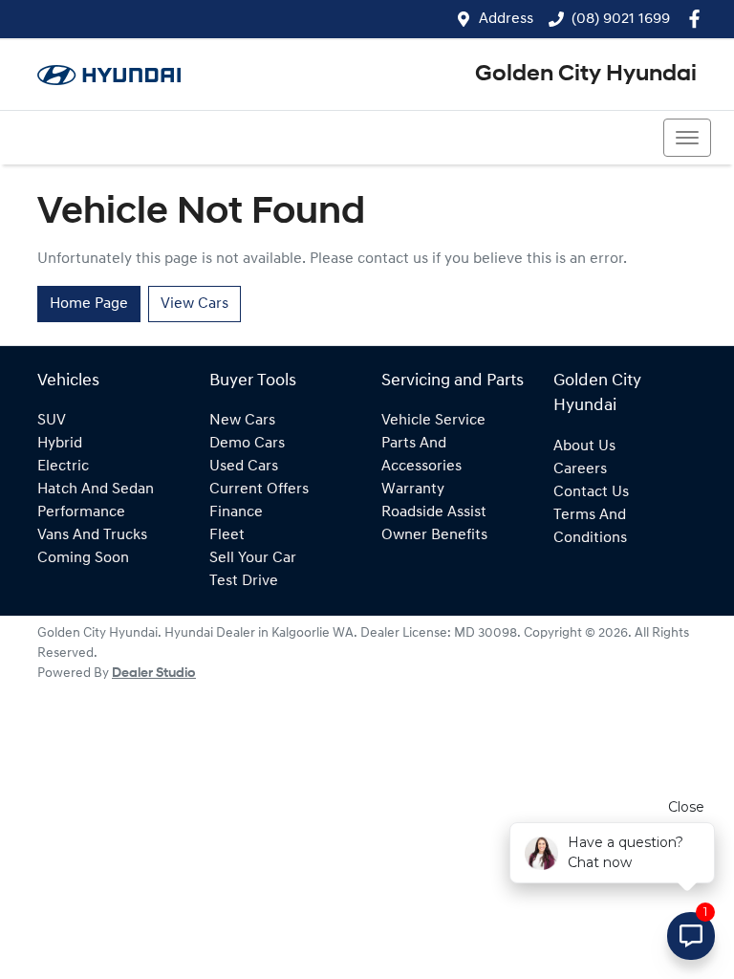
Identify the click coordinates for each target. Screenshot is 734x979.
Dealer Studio (154, 673)
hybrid (59, 443)
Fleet (227, 535)
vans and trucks (92, 535)
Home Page (89, 304)
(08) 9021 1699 (621, 19)
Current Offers (259, 489)
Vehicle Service (433, 420)
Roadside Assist (433, 512)
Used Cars (243, 466)
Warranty (412, 489)
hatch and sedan (95, 489)
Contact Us (591, 492)
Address (506, 19)
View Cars (194, 304)
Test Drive (243, 581)
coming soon (83, 558)
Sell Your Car (252, 558)
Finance (236, 512)
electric (63, 466)
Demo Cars (247, 443)
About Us (584, 446)
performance (81, 512)
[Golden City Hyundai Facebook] (698, 19)
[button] (687, 138)
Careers (580, 469)
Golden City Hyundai (586, 74)
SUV (51, 420)
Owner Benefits (434, 535)
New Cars (242, 420)
